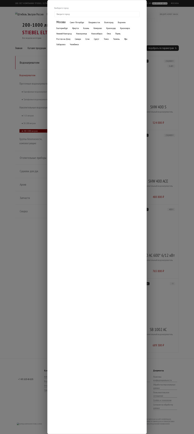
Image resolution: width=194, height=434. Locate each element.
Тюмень (116, 39)
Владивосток (94, 22)
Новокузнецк (81, 33)
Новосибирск (96, 33)
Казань (86, 28)
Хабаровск (60, 44)
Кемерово (98, 28)
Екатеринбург (62, 28)
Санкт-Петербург (77, 22)
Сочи (87, 39)
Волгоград (108, 22)
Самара (78, 39)
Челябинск (74, 44)
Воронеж (122, 22)
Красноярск (125, 28)
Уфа (125, 39)
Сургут (96, 39)
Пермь (118, 33)
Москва (60, 22)
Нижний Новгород (64, 33)
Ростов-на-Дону (63, 39)
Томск (106, 39)
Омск (109, 33)
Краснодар (111, 28)
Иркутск (75, 28)
